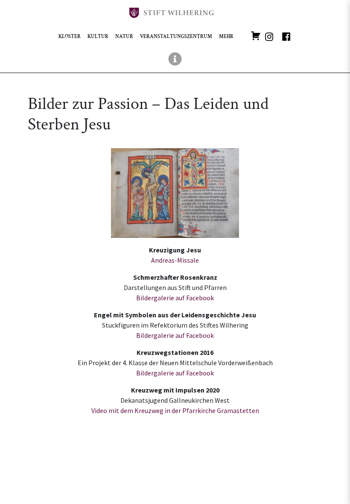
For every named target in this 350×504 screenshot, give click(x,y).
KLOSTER (69, 36)
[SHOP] (256, 35)
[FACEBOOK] (286, 35)
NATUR (124, 36)
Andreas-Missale (175, 260)
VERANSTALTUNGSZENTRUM (176, 36)
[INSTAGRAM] (269, 35)
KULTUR (98, 36)
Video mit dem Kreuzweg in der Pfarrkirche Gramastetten (175, 410)
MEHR (226, 36)
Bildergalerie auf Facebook (175, 297)
